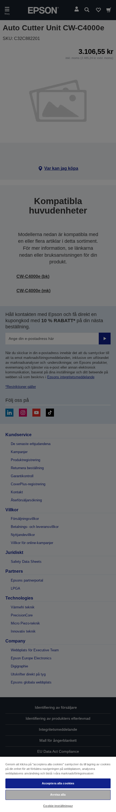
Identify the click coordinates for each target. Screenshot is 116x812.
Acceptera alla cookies (58, 783)
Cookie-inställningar (58, 805)
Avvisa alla (58, 794)
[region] (58, 784)
